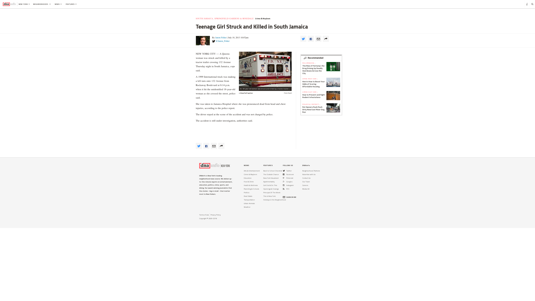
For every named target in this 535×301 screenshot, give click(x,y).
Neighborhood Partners (311, 170)
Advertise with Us (308, 174)
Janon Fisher (220, 37)
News (57, 4)
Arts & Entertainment (252, 170)
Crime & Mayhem (262, 18)
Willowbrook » (309, 63)
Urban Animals (249, 203)
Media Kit (305, 189)
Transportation (249, 199)
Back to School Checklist (272, 170)
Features (70, 4)
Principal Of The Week (271, 192)
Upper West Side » (310, 79)
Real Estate (248, 196)
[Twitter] (284, 170)
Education (247, 178)
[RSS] (283, 189)
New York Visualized (271, 178)
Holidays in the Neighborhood (274, 199)
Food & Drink (249, 181)
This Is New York (269, 196)
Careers (305, 185)
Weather (247, 207)
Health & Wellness (251, 185)
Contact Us (306, 178)
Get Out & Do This (270, 185)
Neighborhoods (41, 4)
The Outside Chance (271, 174)
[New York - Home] (9, 4)
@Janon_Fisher (222, 40)
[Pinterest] (283, 178)
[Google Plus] (283, 181)
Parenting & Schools (251, 189)
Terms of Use (204, 214)
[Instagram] (283, 185)
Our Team (306, 181)
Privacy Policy (216, 214)
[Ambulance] (265, 69)
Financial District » (311, 104)
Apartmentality (269, 181)
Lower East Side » (310, 92)
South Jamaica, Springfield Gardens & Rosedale (225, 18)
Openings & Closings (271, 189)
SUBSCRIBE (291, 197)
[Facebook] (283, 174)
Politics (246, 192)
